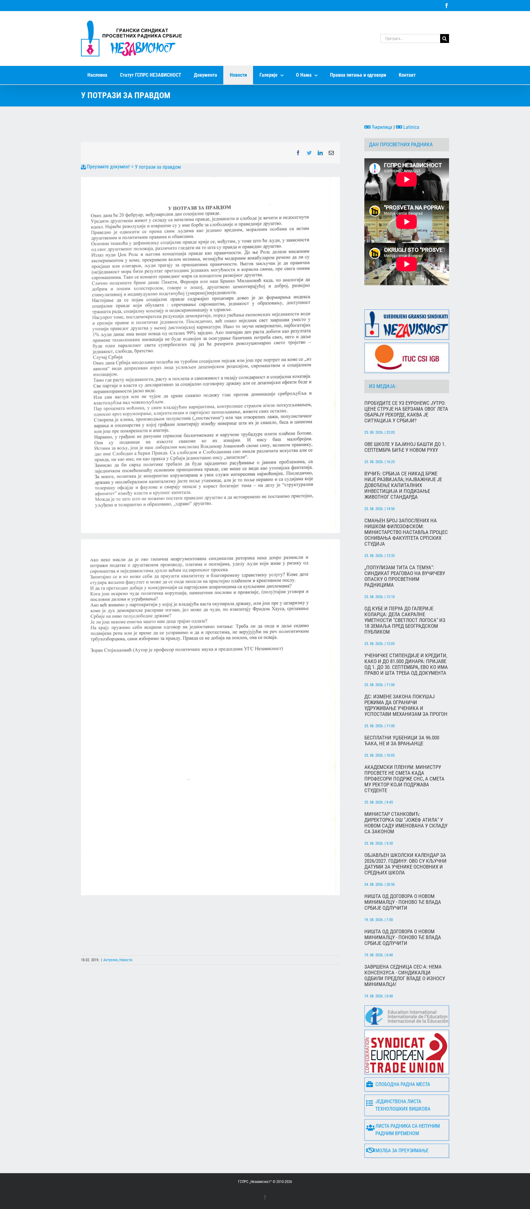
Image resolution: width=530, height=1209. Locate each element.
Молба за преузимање (401, 1150)
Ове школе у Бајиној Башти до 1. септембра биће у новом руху (405, 447)
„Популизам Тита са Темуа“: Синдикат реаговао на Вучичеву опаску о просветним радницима (404, 576)
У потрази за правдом (158, 167)
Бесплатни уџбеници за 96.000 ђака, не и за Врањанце (401, 741)
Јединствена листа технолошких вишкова (402, 1105)
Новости (125, 960)
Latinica (410, 127)
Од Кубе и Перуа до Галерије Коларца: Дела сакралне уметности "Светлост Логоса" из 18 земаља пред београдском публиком (404, 620)
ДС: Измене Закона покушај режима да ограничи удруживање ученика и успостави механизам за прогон (405, 705)
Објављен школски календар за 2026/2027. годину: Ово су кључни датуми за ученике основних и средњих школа (405, 864)
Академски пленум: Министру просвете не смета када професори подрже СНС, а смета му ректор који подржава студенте (404, 778)
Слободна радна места (402, 1084)
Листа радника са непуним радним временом (407, 1129)
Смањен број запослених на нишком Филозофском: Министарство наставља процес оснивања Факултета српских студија (406, 532)
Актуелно (110, 960)
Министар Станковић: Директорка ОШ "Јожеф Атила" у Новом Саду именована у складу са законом (405, 823)
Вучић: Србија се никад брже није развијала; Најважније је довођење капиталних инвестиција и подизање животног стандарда (403, 485)
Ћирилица (381, 127)
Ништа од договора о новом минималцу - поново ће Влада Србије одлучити (402, 902)
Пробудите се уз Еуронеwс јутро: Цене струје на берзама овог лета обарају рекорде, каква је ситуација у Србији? (406, 412)
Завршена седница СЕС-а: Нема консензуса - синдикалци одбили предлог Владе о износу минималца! (404, 975)
